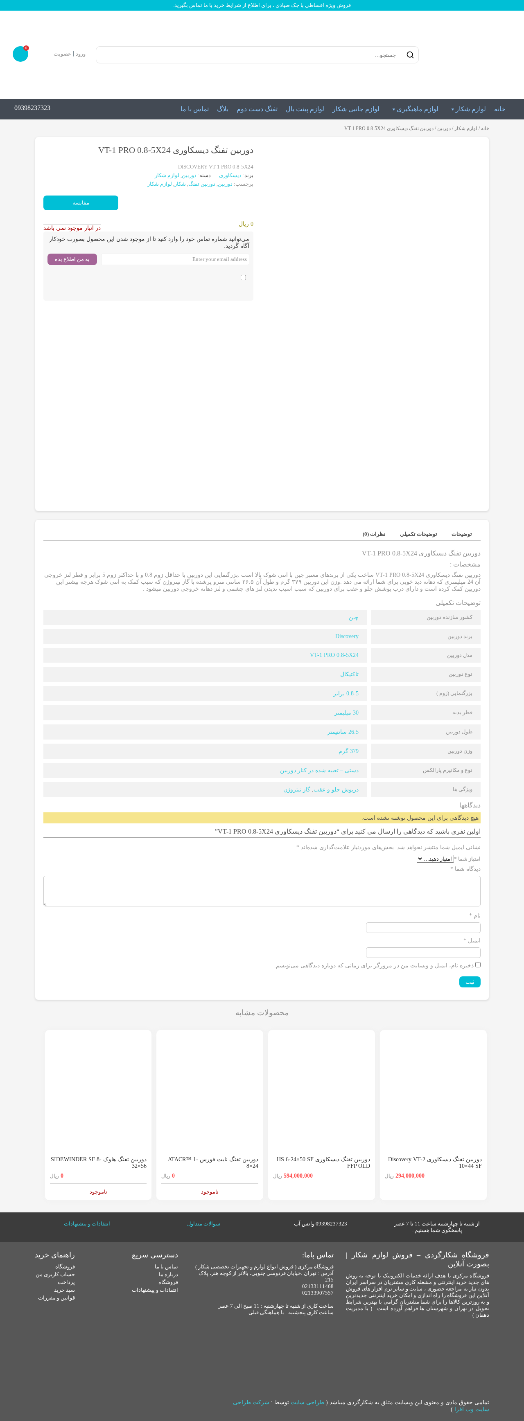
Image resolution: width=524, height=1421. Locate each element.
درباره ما (168, 1274)
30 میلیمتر (346, 713)
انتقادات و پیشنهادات (87, 1224)
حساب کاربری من (55, 1274)
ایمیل (472, 941)
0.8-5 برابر (346, 693)
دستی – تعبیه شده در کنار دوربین (319, 770)
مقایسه (80, 203)
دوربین (444, 128)
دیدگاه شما (465, 869)
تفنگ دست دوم (257, 109)
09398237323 (32, 107)
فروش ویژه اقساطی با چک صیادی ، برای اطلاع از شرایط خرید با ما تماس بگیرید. (262, 5)
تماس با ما (195, 109)
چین (354, 617)
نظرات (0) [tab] (374, 534)
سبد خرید (64, 1290)
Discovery (347, 636)
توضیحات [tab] (462, 534)
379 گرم (349, 751)
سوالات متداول (203, 1224)
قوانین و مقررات (56, 1298)
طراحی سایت (307, 1402)
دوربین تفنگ (201, 184)
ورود (81, 54)
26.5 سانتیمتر (343, 732)
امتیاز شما (467, 859)
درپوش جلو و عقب (336, 790)
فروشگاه (168, 1282)
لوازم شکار (471, 109)
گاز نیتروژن (296, 790)
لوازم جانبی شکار (355, 109)
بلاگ (222, 109)
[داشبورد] (46, 53)
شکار (180, 184)
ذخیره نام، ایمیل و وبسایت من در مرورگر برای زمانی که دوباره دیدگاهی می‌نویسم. (374, 965)
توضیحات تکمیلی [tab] (418, 534)
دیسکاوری (231, 175)
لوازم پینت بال (305, 109)
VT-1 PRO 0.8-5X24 (334, 655)
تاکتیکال (349, 674)
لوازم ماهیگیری (417, 109)
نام (475, 916)
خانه (500, 109)
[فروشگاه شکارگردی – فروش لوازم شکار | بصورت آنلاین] (468, 55)
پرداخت (66, 1282)
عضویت (62, 54)
